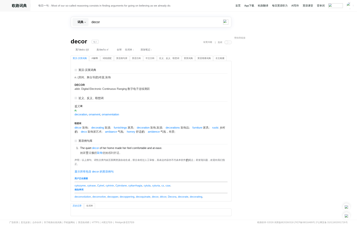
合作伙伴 (36, 222)
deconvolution (83, 196)
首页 (238, 5)
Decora (172, 196)
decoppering (127, 196)
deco (84, 131)
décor (78, 127)
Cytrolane (121, 185)
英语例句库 (85, 140)
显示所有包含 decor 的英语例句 (94, 171)
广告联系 (13, 222)
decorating (97, 127)
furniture (197, 127)
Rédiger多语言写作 (124, 222)
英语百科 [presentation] (136, 58)
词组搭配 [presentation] (107, 58)
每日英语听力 (280, 5)
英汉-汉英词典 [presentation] (80, 58)
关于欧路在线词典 (53, 222)
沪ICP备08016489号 (304, 222)
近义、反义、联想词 (91, 98)
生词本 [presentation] (89, 205)
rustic (215, 127)
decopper (112, 196)
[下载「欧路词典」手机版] (346, 207)
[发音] (35, 6)
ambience (154, 131)
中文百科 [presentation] (150, 58)
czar (167, 185)
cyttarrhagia (135, 185)
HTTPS (95, 222)
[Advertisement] (262, 97)
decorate (183, 196)
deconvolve (99, 196)
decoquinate (143, 196)
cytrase (91, 185)
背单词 (321, 5)
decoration (81, 114)
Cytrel (100, 185)
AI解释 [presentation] (94, 58)
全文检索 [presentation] (220, 58)
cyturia (156, 185)
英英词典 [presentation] (188, 58)
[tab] (80, 58)
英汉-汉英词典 (87, 70)
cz (162, 185)
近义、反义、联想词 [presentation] (169, 58)
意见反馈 (25, 222)
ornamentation (110, 114)
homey (131, 131)
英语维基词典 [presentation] (204, 58)
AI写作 (295, 5)
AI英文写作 (107, 222)
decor (155, 196)
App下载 (249, 5)
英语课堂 (308, 5)
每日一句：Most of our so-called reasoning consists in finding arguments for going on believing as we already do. (104, 5)
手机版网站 (69, 222)
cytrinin (110, 185)
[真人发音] (168, 148)
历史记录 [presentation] (77, 205)
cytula (147, 185)
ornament (94, 114)
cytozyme (80, 185)
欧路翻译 (263, 5)
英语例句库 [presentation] (121, 58)
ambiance (111, 131)
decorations (173, 127)
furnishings (120, 127)
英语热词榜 (83, 222)
